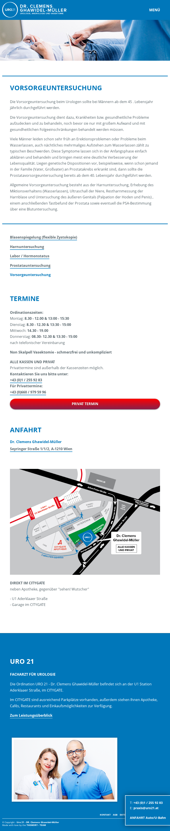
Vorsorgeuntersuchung (30, 274)
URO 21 (34, 9)
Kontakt (105, 814)
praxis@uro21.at (145, 808)
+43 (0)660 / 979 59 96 (28, 392)
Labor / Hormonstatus (29, 256)
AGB (115, 814)
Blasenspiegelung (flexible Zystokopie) (43, 237)
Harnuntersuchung (27, 246)
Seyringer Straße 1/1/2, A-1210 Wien (41, 448)
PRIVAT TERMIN (85, 403)
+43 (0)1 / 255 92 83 (26, 380)
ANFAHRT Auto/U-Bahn (148, 818)
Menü (154, 10)
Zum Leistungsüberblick (31, 715)
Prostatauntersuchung (30, 265)
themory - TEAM (36, 825)
